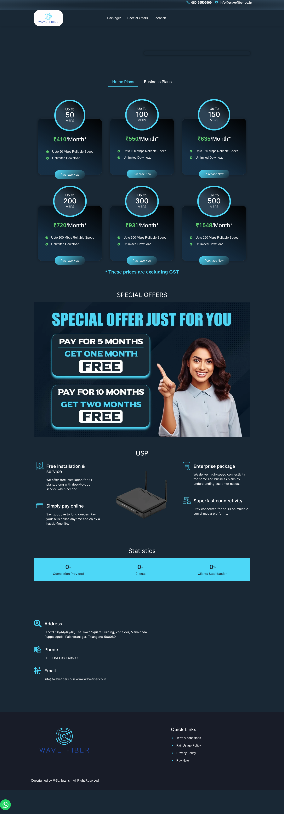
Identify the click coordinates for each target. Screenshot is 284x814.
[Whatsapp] (5, 804)
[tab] (123, 81)
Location (160, 18)
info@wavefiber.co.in (59, 679)
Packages (114, 18)
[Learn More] (39, 672)
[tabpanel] (142, 176)
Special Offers (137, 18)
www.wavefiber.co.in (91, 679)
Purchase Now (69, 174)
